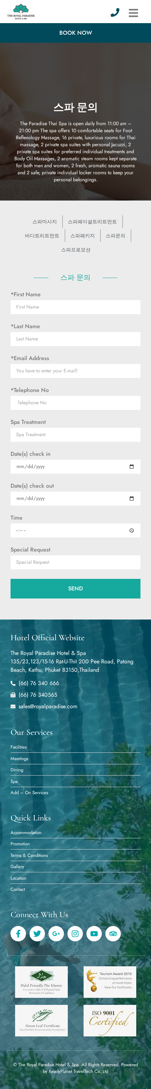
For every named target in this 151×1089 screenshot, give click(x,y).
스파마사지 (44, 221)
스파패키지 (82, 235)
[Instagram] (75, 933)
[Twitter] (37, 933)
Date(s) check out (32, 486)
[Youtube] (94, 933)
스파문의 (115, 235)
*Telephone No (30, 390)
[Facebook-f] (18, 933)
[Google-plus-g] (56, 933)
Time (16, 518)
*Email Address (30, 358)
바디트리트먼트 (42, 235)
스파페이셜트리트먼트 (92, 221)
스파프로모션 (76, 249)
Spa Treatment (28, 422)
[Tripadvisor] (113, 933)
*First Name (26, 294)
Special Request (30, 550)
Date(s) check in (31, 454)
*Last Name (25, 326)
